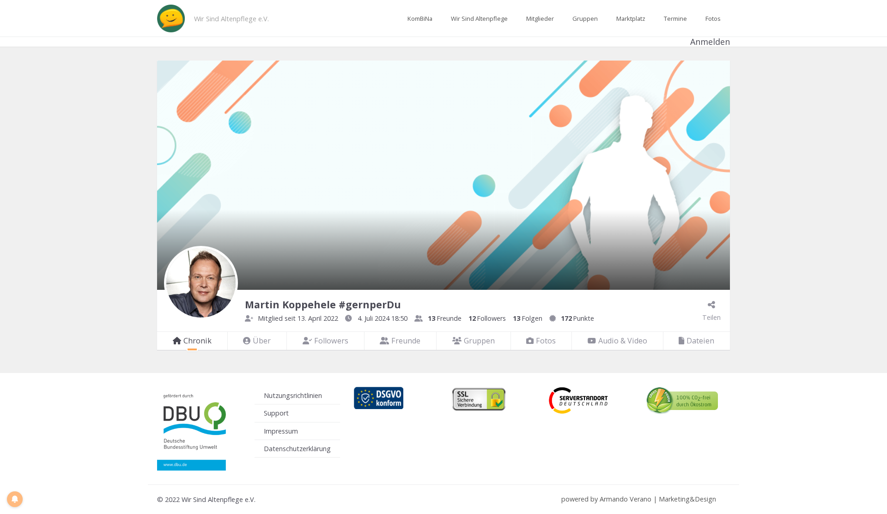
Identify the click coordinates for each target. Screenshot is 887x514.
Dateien (700, 341)
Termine (675, 18)
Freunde (405, 341)
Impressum (281, 431)
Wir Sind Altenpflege (479, 18)
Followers (331, 341)
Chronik (197, 341)
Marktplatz (630, 18)
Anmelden (710, 42)
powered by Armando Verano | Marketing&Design (638, 499)
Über (262, 341)
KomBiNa (419, 18)
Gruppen (585, 18)
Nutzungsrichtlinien (293, 395)
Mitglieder (540, 18)
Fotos (713, 18)
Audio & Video (622, 341)
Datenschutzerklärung (297, 448)
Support (276, 413)
